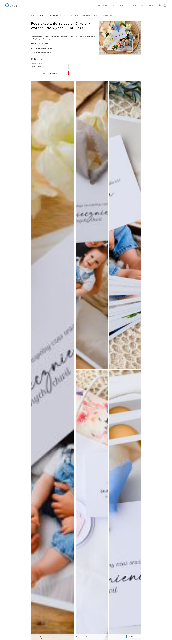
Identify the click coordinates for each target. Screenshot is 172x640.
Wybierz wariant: (36, 63)
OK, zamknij (132, 636)
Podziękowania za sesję (57, 15)
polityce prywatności (49, 638)
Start (32, 15)
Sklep (42, 15)
